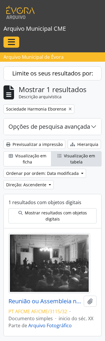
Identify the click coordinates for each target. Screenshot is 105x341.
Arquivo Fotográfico (50, 325)
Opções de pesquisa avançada (49, 126)
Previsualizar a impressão (37, 144)
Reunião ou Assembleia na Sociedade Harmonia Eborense (44, 301)
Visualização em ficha (30, 159)
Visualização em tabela (79, 159)
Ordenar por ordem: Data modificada (43, 173)
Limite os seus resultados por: (52, 73)
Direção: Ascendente (27, 184)
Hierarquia (87, 144)
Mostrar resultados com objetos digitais (55, 216)
